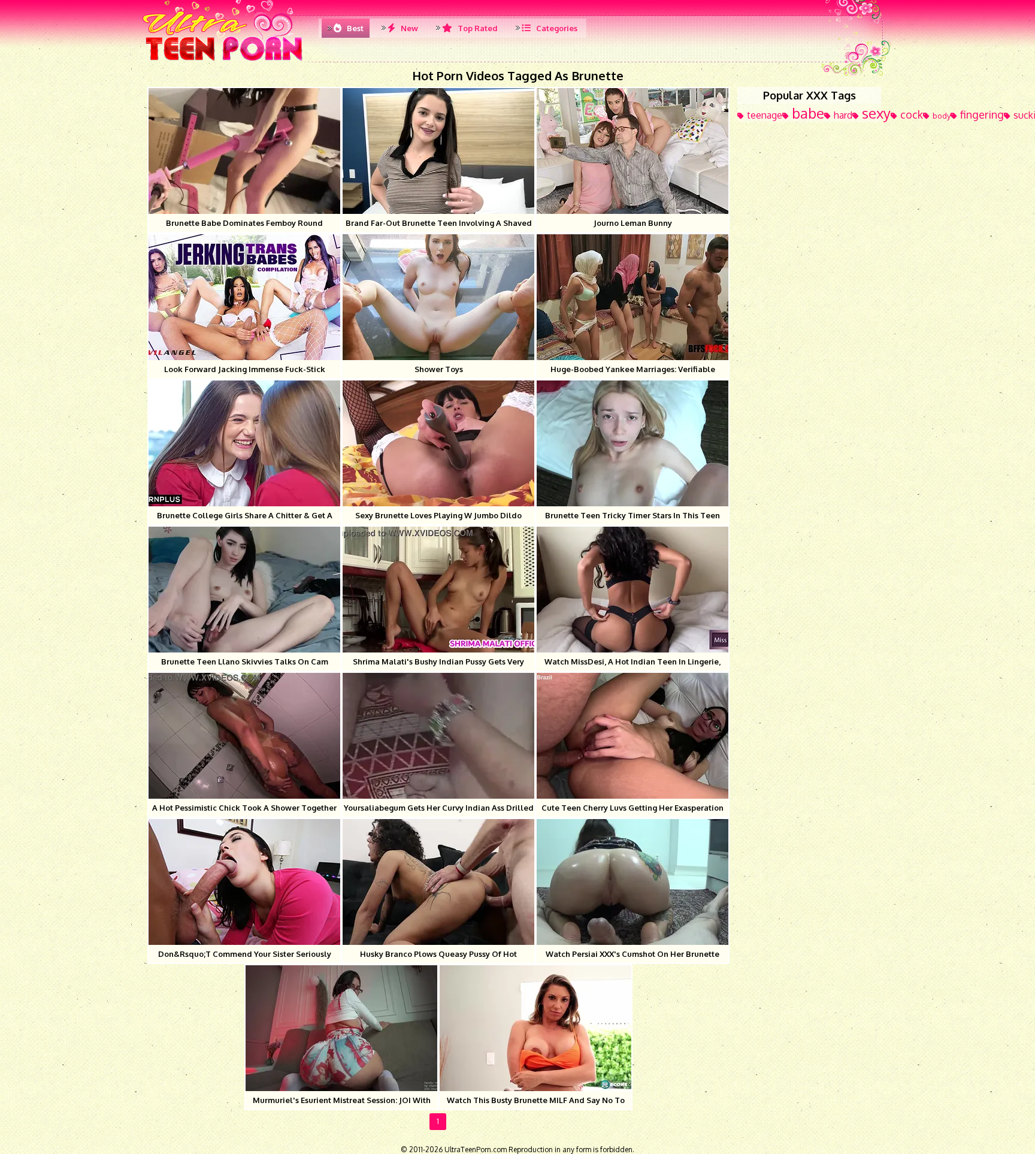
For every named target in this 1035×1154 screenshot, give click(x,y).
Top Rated (477, 28)
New (408, 28)
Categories (555, 28)
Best (354, 28)
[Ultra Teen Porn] (224, 60)
